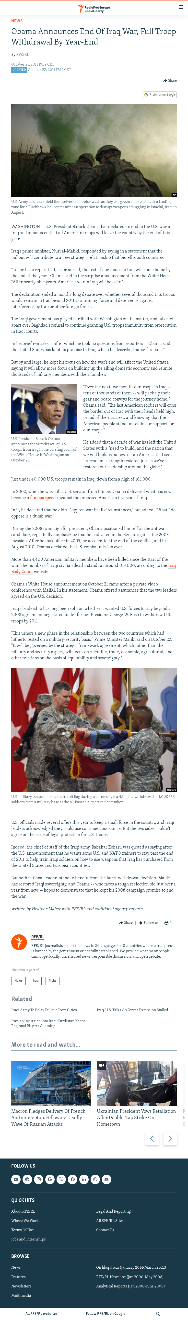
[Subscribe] (106, 1179)
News (17, 21)
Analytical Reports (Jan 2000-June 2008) (130, 1286)
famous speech (44, 498)
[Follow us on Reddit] (27, 1179)
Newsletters (21, 1286)
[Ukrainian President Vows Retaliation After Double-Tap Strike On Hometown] (137, 1083)
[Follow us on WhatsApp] (95, 1179)
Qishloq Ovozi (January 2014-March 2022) (131, 1268)
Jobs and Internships (28, 1239)
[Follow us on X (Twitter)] (61, 1179)
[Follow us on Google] (50, 1179)
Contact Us (105, 1230)
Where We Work (25, 1221)
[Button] (170, 81)
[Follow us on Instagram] (38, 1179)
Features (18, 1277)
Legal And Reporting (113, 1212)
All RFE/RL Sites (110, 1221)
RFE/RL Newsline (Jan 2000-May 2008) (130, 1277)
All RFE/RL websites (41, 1314)
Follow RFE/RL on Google (105, 1314)
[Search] (158, 1314)
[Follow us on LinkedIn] (84, 1179)
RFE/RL (22, 55)
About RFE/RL (23, 1212)
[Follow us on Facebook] (72, 1179)
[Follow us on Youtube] (16, 1179)
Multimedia (21, 1295)
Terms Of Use (22, 1230)
